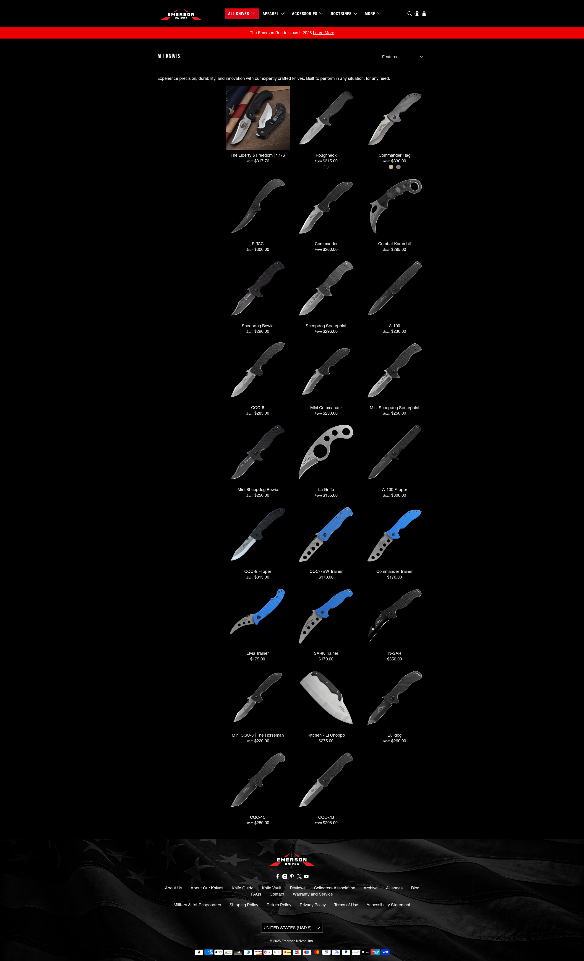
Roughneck (326, 155)
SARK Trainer (326, 653)
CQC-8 (257, 407)
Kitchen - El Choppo (326, 735)
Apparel (271, 13)
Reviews (297, 888)
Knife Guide (242, 888)
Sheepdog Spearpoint (326, 325)
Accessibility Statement (388, 904)
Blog (415, 888)
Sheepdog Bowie (258, 325)
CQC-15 (257, 817)
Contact (277, 894)
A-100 (394, 325)
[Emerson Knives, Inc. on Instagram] (284, 877)
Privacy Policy (313, 904)
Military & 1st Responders (197, 904)
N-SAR (394, 653)
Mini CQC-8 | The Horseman (258, 735)
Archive (371, 888)
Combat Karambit (394, 243)
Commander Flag (394, 155)
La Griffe (326, 489)
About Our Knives (207, 888)
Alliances (394, 888)
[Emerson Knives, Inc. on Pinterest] (292, 877)
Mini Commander (326, 407)
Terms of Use (346, 904)
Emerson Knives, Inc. (298, 941)
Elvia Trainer (258, 653)
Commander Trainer (394, 571)
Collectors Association (334, 888)
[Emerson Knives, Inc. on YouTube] (306, 877)
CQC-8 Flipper (257, 571)
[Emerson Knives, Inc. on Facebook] (277, 877)
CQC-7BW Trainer (326, 571)
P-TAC (258, 243)
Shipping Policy (243, 904)
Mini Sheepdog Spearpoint (395, 407)
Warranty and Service (313, 894)
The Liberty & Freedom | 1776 (258, 155)
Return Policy (279, 904)
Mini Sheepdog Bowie (257, 489)
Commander (326, 243)
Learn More (323, 32)
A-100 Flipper (394, 489)
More (370, 13)
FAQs (256, 894)
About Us (173, 888)
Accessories (304, 13)
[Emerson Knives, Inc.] (181, 13)
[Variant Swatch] (326, 167)
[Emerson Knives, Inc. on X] (299, 877)
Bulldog (395, 735)
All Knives (238, 13)
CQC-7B (326, 817)
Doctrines (341, 13)
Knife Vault (272, 888)
